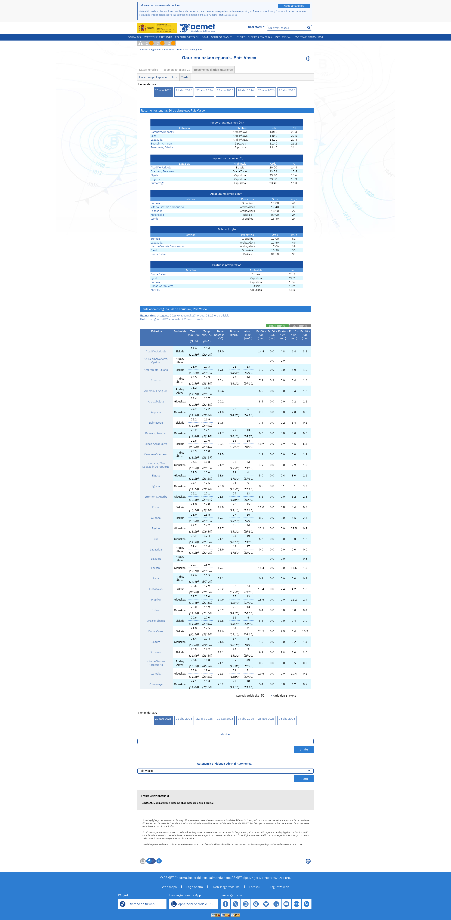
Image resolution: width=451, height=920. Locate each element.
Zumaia (155, 203)
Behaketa (169, 49)
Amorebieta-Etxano (156, 369)
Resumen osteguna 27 (176, 69)
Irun (156, 539)
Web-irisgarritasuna (226, 887)
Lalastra (156, 558)
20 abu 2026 (163, 90)
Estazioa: (225, 734)
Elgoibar (156, 486)
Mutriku (155, 289)
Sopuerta (156, 652)
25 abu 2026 (266, 90)
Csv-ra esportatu (300, 326)
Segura (156, 642)
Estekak (254, 887)
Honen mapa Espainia (153, 77)
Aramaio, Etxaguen (162, 171)
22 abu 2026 (204, 90)
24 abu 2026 (245, 90)
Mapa (174, 77)
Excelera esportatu (277, 326)
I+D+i (205, 37)
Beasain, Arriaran (161, 143)
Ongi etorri (255, 27)
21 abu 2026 (184, 90)
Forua (155, 507)
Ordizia (156, 610)
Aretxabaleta (156, 401)
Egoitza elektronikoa (309, 37)
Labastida (156, 139)
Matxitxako (157, 214)
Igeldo (155, 218)
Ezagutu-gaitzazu (187, 37)
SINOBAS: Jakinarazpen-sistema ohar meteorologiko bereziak (178, 802)
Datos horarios (148, 69)
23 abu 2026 (225, 90)
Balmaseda (156, 422)
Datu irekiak (283, 37)
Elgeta (154, 175)
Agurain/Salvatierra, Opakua (156, 360)
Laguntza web (279, 887)
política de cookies (228, 14)
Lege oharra (194, 887)
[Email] (143, 863)
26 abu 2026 (287, 90)
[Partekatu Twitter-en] (159, 861)
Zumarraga (157, 183)
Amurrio (156, 380)
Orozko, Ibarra (156, 620)
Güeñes (156, 517)
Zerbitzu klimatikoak (158, 37)
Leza (153, 135)
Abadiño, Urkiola (161, 167)
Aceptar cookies (294, 5)
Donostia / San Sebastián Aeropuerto (155, 464)
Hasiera (144, 49)
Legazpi (155, 179)
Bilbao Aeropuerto (162, 286)
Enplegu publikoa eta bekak (254, 37)
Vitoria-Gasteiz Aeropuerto (167, 207)
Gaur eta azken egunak (189, 49)
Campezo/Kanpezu (162, 132)
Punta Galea (158, 254)
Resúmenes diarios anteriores (213, 69)
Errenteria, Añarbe (162, 147)
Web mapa (169, 887)
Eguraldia (134, 37)
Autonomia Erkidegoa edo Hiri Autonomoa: (224, 763)
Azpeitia (156, 412)
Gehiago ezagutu (222, 37)
